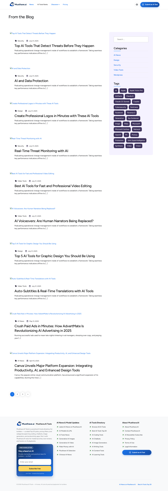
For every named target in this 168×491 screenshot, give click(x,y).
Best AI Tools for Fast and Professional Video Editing (53, 186)
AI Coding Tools (97, 435)
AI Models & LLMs (65, 431)
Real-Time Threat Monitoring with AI (41, 151)
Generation (119, 118)
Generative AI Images (67, 439)
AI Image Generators (99, 443)
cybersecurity (120, 107)
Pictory (134, 135)
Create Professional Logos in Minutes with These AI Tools (57, 116)
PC (126, 135)
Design (20, 111)
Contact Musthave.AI (132, 431)
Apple (123, 90)
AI (116, 90)
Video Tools (22, 181)
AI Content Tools (98, 451)
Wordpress (118, 75)
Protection (119, 140)
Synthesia (119, 146)
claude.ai (130, 96)
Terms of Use (129, 443)
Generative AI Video (66, 443)
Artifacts (118, 96)
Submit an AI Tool (151, 4)
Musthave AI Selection (67, 451)
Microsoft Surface (122, 129)
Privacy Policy (130, 439)
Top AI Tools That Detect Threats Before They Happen (54, 46)
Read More (21, 60)
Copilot (136, 102)
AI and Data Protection (31, 81)
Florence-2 (131, 113)
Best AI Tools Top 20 (99, 431)
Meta (126, 124)
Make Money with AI (66, 447)
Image (117, 124)
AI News (21, 321)
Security (21, 41)
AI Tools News (64, 435)
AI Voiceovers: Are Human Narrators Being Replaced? (54, 221)
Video (129, 146)
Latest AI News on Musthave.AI (70, 427)
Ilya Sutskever (133, 118)
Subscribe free (35, 469)
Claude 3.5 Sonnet (122, 102)
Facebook (119, 113)
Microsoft (136, 124)
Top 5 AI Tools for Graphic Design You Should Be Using (55, 256)
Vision (138, 146)
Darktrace (134, 107)
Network (136, 129)
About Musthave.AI (132, 427)
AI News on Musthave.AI (127, 484)
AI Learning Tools (98, 455)
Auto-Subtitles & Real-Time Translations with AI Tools (54, 291)
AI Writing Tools (97, 447)
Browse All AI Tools (99, 427)
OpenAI (118, 135)
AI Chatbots (96, 439)
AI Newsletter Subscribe (134, 435)
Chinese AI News (65, 455)
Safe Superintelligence (136, 140)
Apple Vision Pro (136, 90)
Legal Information (131, 447)
